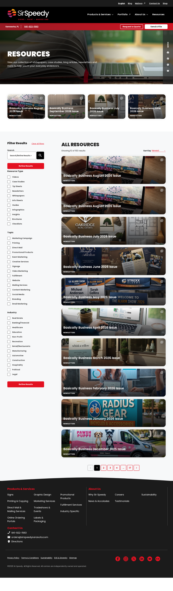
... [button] (123, 467)
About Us (140, 14)
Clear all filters (38, 143)
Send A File (156, 26)
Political (16, 369)
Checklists (17, 224)
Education (17, 332)
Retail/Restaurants (21, 346)
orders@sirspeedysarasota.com (29, 537)
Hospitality (17, 365)
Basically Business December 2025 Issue (94, 449)
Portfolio (123, 14)
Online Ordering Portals (16, 519)
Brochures (17, 219)
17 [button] (130, 467)
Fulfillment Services (71, 504)
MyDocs (138, 3)
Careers (119, 494)
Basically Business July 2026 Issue (104, 109)
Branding (16, 299)
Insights (16, 214)
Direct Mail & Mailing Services (16, 509)
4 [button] (117, 467)
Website (16, 280)
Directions (17, 541)
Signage (16, 266)
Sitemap (73, 558)
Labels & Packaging (40, 519)
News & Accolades (98, 501)
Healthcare (17, 327)
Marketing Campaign (22, 238)
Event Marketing (19, 257)
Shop (165, 3)
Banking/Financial (20, 323)
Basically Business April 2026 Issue (90, 327)
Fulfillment (17, 275)
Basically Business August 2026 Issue (26, 109)
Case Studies (18, 181)
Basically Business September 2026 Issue (64, 109)
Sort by (147, 150)
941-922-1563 (31, 26)
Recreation (17, 341)
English (121, 3)
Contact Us (154, 3)
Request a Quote (132, 26)
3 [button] (110, 467)
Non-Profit (17, 337)
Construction (18, 360)
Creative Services (20, 261)
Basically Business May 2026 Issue (90, 297)
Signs (10, 494)
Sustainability (149, 494)
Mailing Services (19, 285)
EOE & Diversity (60, 558)
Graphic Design (42, 494)
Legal (14, 374)
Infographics (18, 209)
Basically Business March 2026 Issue (91, 358)
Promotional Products (22, 252)
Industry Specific (69, 511)
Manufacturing (19, 351)
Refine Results (26, 166)
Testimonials (122, 501)
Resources (158, 14)
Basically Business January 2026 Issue (93, 419)
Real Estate (17, 318)
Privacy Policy (13, 558)
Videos (15, 177)
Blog (130, 3)
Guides (15, 205)
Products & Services (99, 14)
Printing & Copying (17, 501)
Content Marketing (21, 289)
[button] (90, 468)
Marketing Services (44, 501)
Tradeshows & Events (42, 509)
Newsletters (18, 191)
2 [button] (103, 467)
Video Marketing (20, 271)
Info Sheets (17, 200)
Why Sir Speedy (97, 494)
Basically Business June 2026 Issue (145, 109)
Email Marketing (19, 304)
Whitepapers (18, 195)
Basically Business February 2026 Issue (93, 388)
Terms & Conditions (30, 558)
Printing (16, 243)
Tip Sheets (17, 186)
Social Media (18, 294)
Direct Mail (17, 247)
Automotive (17, 355)
